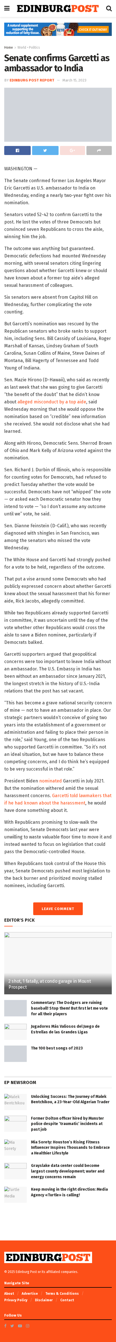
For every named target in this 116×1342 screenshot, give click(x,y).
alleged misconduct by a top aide (51, 402)
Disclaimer (44, 1300)
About (9, 1294)
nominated (50, 781)
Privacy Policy (15, 1300)
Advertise (30, 1294)
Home (8, 48)
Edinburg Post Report (32, 80)
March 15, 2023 (74, 80)
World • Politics (28, 48)
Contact (67, 1300)
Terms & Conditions (62, 1294)
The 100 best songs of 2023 (57, 1048)
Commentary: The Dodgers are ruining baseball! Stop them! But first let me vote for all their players (69, 1008)
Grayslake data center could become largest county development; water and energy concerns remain (67, 1171)
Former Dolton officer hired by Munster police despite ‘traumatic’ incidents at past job (67, 1124)
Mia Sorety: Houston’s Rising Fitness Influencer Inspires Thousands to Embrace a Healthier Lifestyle (70, 1148)
